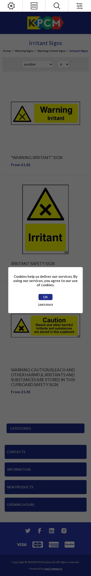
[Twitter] (27, 530)
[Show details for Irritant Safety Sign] (45, 219)
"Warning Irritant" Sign (37, 157)
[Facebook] (39, 530)
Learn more (45, 304)
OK (45, 297)
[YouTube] (51, 530)
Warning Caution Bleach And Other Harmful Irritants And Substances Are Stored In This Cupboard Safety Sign (43, 377)
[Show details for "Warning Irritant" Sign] (45, 113)
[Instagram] (63, 530)
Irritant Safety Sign (33, 263)
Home (7, 51)
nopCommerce (53, 568)
